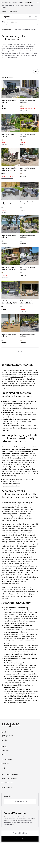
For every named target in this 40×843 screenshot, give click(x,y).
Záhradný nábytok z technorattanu (25, 29)
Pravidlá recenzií (7, 783)
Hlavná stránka (6, 29)
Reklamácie (5, 764)
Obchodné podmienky (9, 778)
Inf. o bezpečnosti (7, 787)
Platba (3, 755)
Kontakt (4, 740)
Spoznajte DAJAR (7, 736)
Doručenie (4, 750)
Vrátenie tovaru (6, 759)
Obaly (3, 768)
